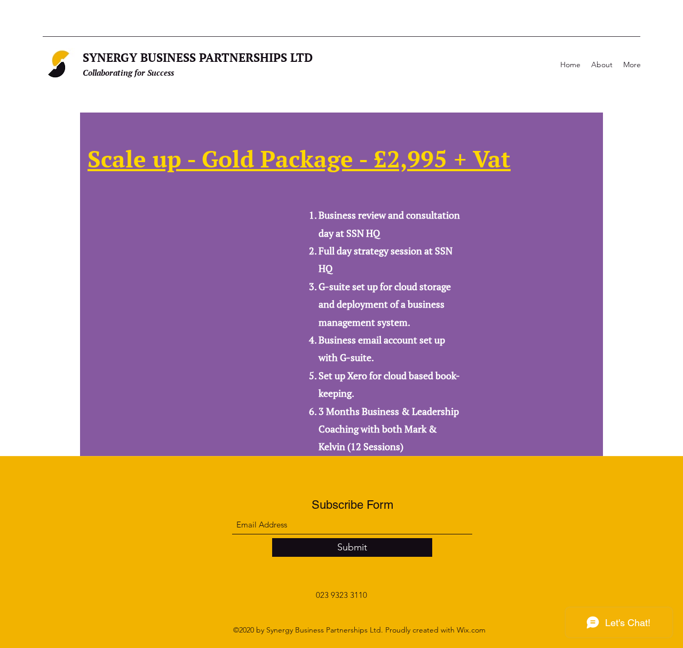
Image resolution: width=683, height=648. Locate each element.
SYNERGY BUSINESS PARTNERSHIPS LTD (198, 57)
